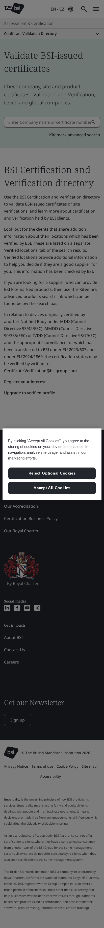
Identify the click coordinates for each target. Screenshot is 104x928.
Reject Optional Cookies (52, 473)
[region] (52, 464)
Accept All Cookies (52, 488)
